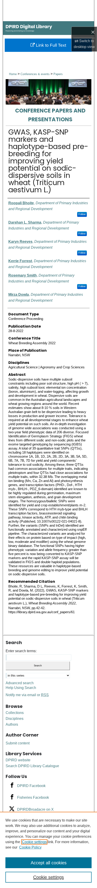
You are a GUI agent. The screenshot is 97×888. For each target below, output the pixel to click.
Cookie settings (34, 842)
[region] (48, 850)
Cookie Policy (30, 847)
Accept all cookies (49, 862)
